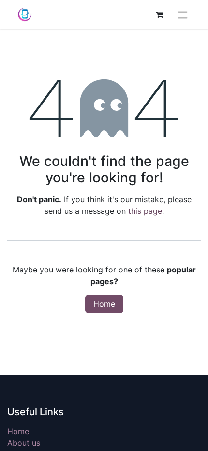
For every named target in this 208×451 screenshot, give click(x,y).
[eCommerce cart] (159, 14)
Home (104, 304)
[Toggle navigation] (183, 14)
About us (23, 443)
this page (145, 211)
